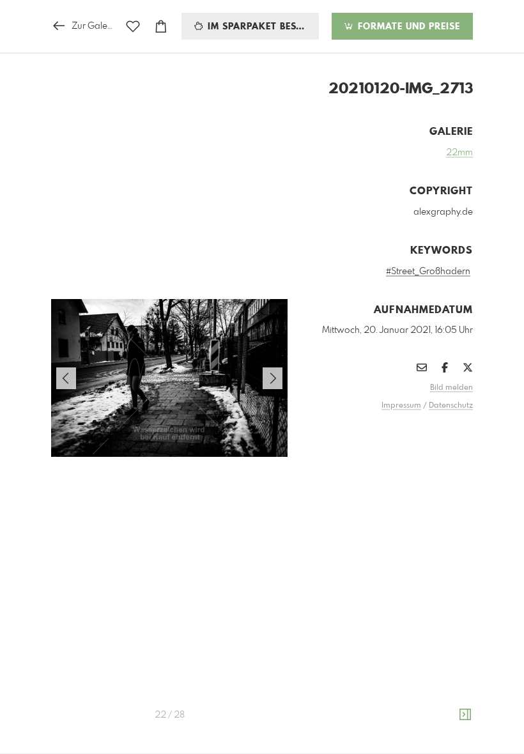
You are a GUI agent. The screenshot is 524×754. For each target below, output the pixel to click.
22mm (459, 152)
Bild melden (451, 388)
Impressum (401, 406)
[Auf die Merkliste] (133, 26)
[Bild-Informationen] (465, 715)
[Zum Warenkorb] (161, 26)
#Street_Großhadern (428, 271)
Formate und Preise (407, 26)
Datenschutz (451, 406)
